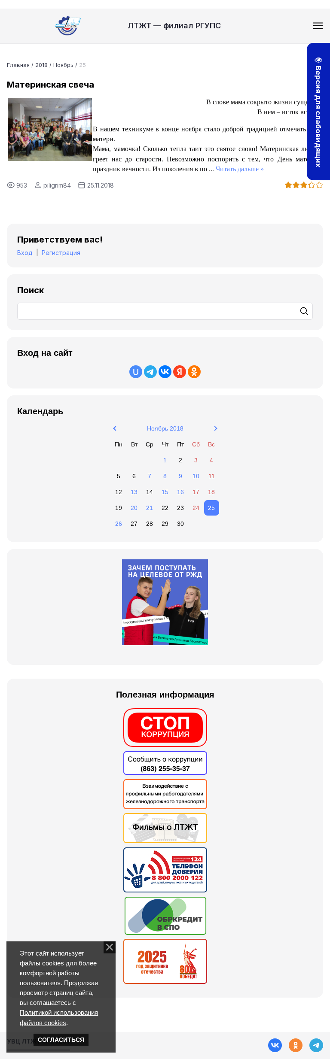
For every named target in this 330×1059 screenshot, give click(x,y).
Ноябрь (63, 64)
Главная (18, 64)
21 (149, 507)
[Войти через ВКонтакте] (165, 371)
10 (195, 476)
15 (165, 492)
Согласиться (61, 1039)
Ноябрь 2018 (165, 428)
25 (211, 507)
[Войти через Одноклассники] (194, 371)
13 (134, 492)
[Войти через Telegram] (150, 371)
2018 (41, 64)
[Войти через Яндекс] (179, 371)
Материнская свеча (50, 84)
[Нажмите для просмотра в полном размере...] (50, 158)
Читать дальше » (240, 169)
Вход (25, 252)
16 (180, 492)
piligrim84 (57, 185)
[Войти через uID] (135, 371)
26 (118, 523)
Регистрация (61, 252)
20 (134, 507)
